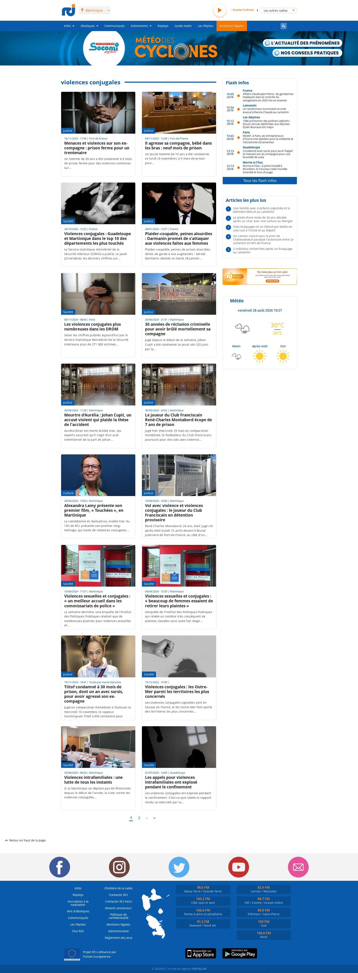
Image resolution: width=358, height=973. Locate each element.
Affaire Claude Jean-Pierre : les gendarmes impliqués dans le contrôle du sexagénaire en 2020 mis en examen (268, 97)
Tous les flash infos (260, 180)
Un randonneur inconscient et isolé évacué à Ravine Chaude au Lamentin (266, 110)
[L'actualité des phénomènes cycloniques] (303, 43)
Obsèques (88, 26)
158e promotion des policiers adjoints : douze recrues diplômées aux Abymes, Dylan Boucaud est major (266, 124)
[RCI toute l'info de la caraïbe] (68, 10)
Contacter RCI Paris (118, 901)
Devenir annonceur (118, 908)
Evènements (139, 26)
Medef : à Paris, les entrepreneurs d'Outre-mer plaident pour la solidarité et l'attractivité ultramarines (268, 139)
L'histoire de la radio (118, 888)
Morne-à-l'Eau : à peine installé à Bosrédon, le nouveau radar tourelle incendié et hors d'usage (265, 169)
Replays (163, 26)
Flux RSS (78, 931)
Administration (118, 931)
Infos (67, 26)
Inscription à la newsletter (78, 903)
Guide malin (183, 26)
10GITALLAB (198, 969)
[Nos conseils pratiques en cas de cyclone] (307, 53)
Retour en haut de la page (27, 840)
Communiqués (114, 26)
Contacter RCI (118, 895)
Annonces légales (232, 26)
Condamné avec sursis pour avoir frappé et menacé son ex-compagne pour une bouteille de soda (268, 154)
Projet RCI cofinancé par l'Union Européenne (99, 954)
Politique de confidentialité (118, 916)
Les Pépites (205, 26)
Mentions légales (118, 924)
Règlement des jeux (118, 938)
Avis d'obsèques (78, 911)
